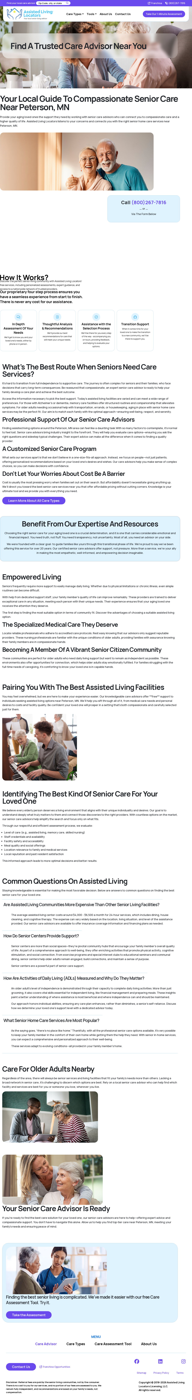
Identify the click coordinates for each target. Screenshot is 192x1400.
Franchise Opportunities (56, 1366)
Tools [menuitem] (90, 14)
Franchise (156, 3)
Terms (180, 1372)
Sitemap (141, 1372)
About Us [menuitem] (106, 14)
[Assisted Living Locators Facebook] (137, 1361)
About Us (149, 1344)
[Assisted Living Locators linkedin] (160, 1361)
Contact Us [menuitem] (123, 14)
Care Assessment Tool (113, 1344)
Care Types (75, 1344)
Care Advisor (46, 1344)
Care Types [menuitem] (73, 14)
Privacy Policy (161, 1372)
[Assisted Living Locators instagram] (183, 1361)
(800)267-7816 (176, 3)
